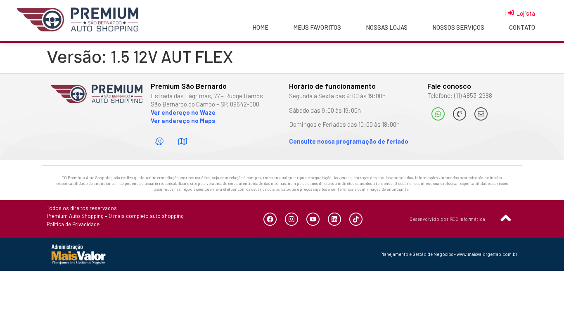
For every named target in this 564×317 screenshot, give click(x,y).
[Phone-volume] (459, 114)
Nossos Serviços (458, 27)
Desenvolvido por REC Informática (447, 219)
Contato (522, 27)
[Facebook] (270, 219)
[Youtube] (313, 219)
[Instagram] (291, 219)
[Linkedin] (334, 219)
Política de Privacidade (73, 224)
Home (260, 27)
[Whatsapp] (438, 114)
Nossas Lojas (387, 27)
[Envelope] (481, 114)
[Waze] (159, 141)
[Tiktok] (356, 219)
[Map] (183, 141)
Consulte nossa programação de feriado (348, 141)
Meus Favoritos (317, 27)
